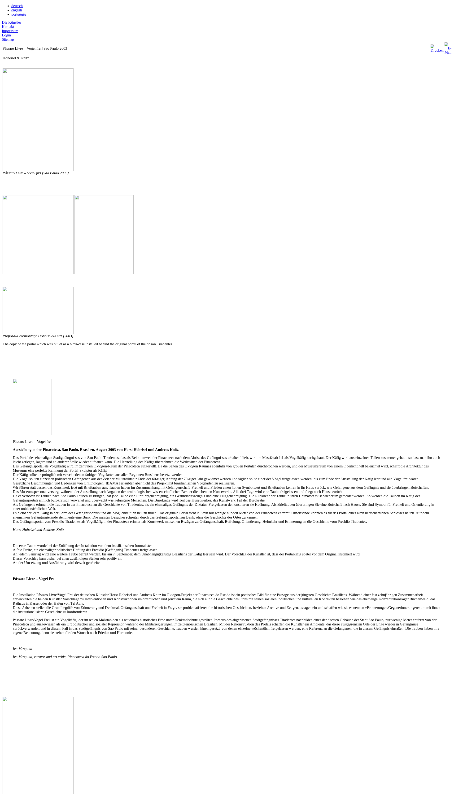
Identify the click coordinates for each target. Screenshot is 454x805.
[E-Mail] (448, 47)
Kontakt (8, 27)
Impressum (10, 31)
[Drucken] (437, 47)
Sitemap (8, 39)
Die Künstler (11, 22)
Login (6, 35)
